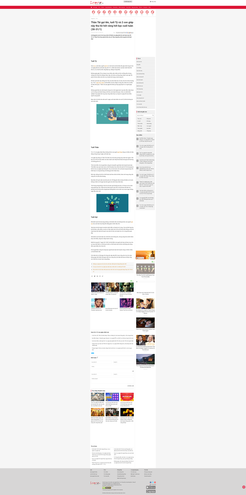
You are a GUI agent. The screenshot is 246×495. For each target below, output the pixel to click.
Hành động (149, 123)
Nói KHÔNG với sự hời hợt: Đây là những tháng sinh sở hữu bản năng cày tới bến (112, 419)
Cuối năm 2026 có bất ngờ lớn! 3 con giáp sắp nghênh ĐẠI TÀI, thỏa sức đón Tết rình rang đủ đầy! (112, 341)
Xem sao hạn (139, 61)
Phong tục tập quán (148, 471)
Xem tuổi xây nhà (140, 82)
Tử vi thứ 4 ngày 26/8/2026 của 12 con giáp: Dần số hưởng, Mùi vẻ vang (146, 147)
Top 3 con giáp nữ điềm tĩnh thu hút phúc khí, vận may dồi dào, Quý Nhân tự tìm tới (97, 404)
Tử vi (99, 7)
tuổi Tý (106, 66)
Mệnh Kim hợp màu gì (121, 478)
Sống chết (140, 130)
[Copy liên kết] (102, 276)
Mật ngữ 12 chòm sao (135, 474)
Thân (136, 14)
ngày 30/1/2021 (100, 82)
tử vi (95, 66)
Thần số (140, 7)
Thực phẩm (140, 128)
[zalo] (97, 276)
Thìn (115, 14)
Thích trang (140, 258)
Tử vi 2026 (106, 471)
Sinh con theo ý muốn (141, 101)
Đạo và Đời (128, 7)
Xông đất (138, 64)
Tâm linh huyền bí (147, 476)
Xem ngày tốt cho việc (94, 476)
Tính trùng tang (140, 88)
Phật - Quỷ (140, 126)
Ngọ (125, 14)
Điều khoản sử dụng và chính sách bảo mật (114, 492)
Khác (150, 7)
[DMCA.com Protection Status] (106, 488)
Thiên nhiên (140, 123)
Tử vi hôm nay (133, 471)
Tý (93, 14)
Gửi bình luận (130, 385)
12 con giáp (139, 95)
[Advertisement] (110, 48)
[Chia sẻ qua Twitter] (95, 276)
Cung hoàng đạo (108, 7)
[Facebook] (150, 482)
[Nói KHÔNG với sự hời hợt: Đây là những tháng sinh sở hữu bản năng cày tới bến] (112, 412)
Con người (149, 126)
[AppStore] (151, 492)
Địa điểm (149, 128)
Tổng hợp (149, 130)
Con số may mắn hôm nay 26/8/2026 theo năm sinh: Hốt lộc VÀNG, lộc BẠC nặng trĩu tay (146, 169)
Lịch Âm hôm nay (93, 474)
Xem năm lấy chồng (140, 73)
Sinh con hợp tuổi (140, 76)
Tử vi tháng (139, 67)
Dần (104, 14)
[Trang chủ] (91, 7)
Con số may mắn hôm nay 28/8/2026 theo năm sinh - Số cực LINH (112, 404)
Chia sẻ (152, 258)
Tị (120, 14)
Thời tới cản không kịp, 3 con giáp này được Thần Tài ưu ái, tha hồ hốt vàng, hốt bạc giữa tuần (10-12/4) (101, 455)
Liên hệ (123, 492)
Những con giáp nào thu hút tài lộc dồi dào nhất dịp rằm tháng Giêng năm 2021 (110, 264)
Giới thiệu (104, 492)
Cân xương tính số (140, 98)
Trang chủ (93, 18)
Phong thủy (115, 7)
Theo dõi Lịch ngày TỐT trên (121, 32)
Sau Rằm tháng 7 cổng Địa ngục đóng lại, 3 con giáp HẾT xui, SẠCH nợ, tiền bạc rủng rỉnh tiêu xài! (112, 338)
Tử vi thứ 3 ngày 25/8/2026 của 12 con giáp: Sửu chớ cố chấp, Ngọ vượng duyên (146, 206)
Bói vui (102, 7)
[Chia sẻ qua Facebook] (92, 276)
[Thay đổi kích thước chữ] (114, 32)
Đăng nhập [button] (153, 1)
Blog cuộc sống (135, 7)
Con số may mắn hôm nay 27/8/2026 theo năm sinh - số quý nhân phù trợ (126, 404)
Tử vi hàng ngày (107, 474)
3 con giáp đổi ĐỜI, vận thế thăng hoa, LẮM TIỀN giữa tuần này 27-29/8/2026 (146, 199)
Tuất (147, 14)
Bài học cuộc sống (148, 474)
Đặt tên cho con (140, 85)
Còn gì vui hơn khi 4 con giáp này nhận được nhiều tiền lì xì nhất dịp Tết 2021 (109, 266)
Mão (109, 14)
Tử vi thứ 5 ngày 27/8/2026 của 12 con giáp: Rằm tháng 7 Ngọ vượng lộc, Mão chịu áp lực (146, 176)
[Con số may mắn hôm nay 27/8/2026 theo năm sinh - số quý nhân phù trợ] (127, 397)
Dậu (142, 14)
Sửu (99, 14)
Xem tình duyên (140, 79)
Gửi (133, 371)
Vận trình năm (139, 70)
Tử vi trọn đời (139, 104)
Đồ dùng (148, 121)
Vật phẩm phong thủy (121, 474)
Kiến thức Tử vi (139, 92)
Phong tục (145, 7)
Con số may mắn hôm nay (142, 107)
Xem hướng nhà (120, 471)
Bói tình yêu (133, 476)
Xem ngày (95, 7)
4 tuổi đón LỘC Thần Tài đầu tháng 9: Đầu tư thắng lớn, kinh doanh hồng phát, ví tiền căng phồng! (112, 335)
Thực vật (139, 118)
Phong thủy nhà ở (120, 476)
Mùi (131, 14)
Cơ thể (139, 121)
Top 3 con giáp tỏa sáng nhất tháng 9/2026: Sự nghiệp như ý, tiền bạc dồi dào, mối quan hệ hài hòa (146, 154)
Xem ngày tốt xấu (93, 471)
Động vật (149, 118)
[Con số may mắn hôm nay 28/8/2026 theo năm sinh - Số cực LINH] (112, 397)
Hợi (152, 14)
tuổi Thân (119, 152)
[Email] (100, 276)
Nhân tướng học (122, 7)
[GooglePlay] (151, 488)
